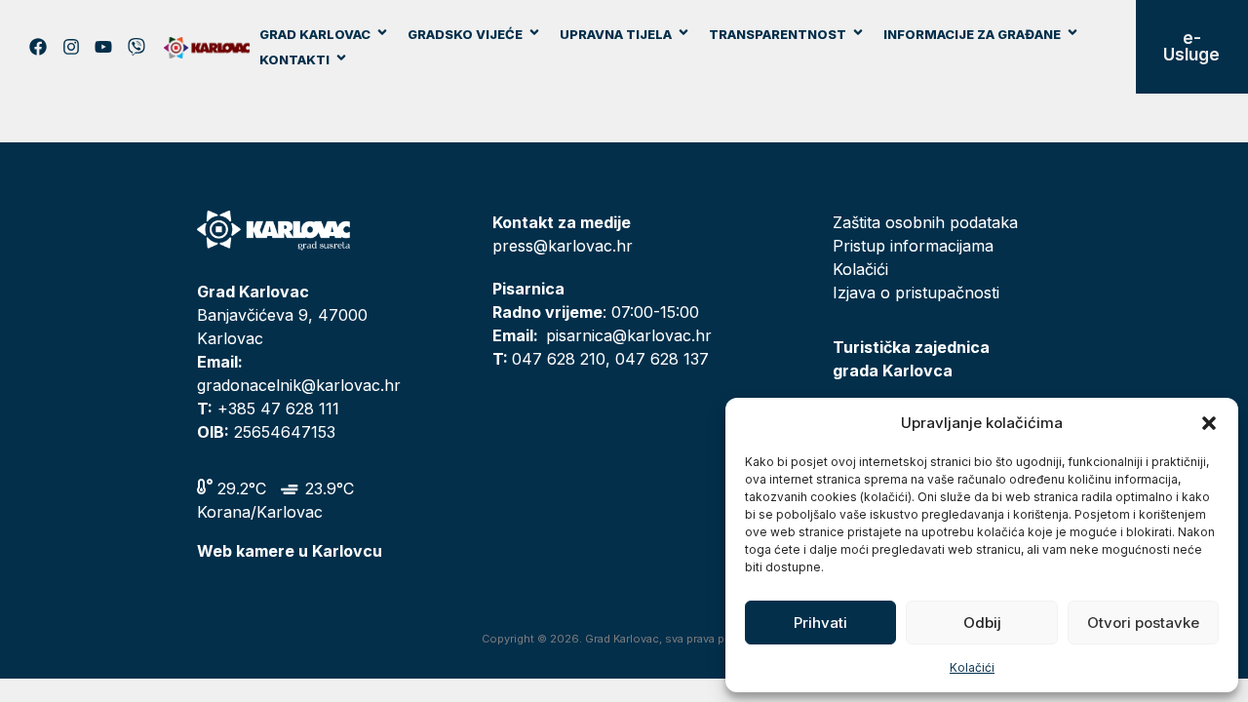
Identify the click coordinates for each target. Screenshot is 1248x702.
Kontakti (294, 59)
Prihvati (820, 622)
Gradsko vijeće (465, 34)
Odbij (982, 622)
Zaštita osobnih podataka (925, 222)
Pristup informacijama (913, 245)
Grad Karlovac (314, 34)
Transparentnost (777, 34)
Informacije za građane (972, 34)
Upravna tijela (616, 34)
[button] (1209, 423)
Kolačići (972, 667)
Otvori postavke (1143, 622)
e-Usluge (1191, 46)
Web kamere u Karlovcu (289, 551)
